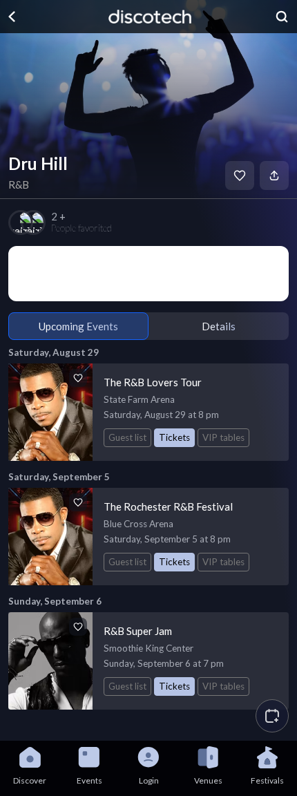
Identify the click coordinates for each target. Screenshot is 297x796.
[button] (272, 715)
